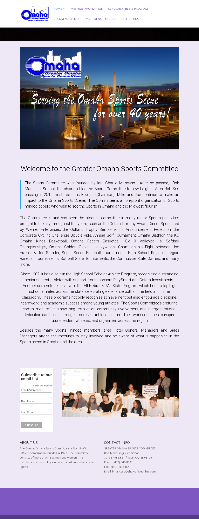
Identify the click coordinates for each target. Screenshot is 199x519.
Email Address (31, 390)
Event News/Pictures (100, 19)
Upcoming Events (66, 19)
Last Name (27, 412)
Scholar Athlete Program (128, 8)
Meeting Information (87, 8)
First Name (28, 401)
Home (58, 8)
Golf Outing (129, 19)
